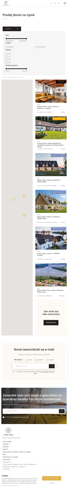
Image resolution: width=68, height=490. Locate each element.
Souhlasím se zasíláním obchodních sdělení (35, 372)
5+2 (9, 56)
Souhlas (18, 481)
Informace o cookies (10, 457)
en (51, 3)
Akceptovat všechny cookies (52, 478)
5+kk (9, 62)
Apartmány (40, 360)
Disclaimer (6, 459)
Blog (4, 454)
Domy (30, 360)
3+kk (9, 59)
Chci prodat (7, 441)
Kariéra (5, 449)
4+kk (9, 54)
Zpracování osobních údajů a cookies (17, 452)
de (55, 3)
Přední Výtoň (41, 47)
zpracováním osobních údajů (21, 417)
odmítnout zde (15, 485)
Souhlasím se (17, 417)
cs (59, 3)
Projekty (6, 444)
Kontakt (5, 447)
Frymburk (10, 47)
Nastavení (51, 483)
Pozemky (51, 360)
